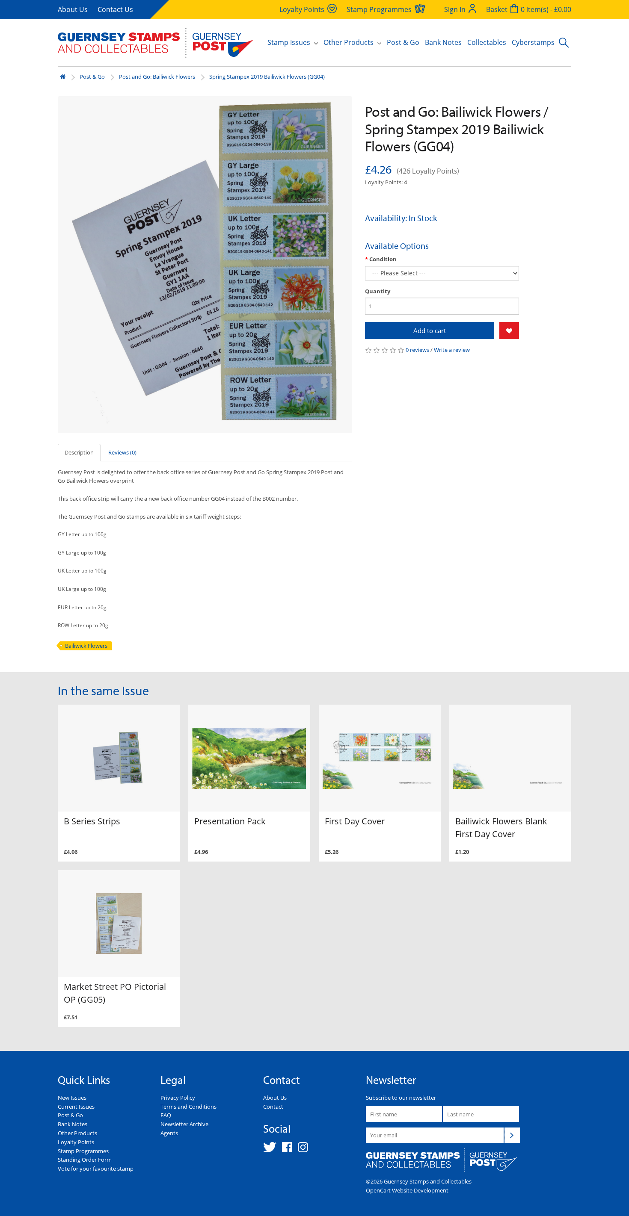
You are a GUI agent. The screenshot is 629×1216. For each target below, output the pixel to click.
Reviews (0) (122, 452)
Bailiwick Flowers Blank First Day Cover (501, 827)
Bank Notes (443, 42)
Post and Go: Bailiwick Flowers (157, 76)
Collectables (486, 42)
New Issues (72, 1097)
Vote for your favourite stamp (96, 1168)
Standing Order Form (85, 1159)
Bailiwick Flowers (86, 645)
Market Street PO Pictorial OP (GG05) (115, 993)
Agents (169, 1133)
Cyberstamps (533, 42)
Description (79, 452)
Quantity (377, 291)
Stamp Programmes (83, 1151)
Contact (273, 1106)
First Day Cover (355, 821)
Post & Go (403, 42)
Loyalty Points (76, 1142)
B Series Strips (92, 821)
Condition (383, 259)
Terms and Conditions (188, 1106)
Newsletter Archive (184, 1124)
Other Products (77, 1133)
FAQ (165, 1115)
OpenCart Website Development (407, 1190)
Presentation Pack (230, 821)
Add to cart (429, 330)
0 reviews (417, 350)
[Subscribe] (512, 1135)
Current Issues (76, 1106)
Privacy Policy (177, 1097)
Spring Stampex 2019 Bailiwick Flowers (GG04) (267, 76)
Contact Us (115, 9)
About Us (73, 9)
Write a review (452, 350)
